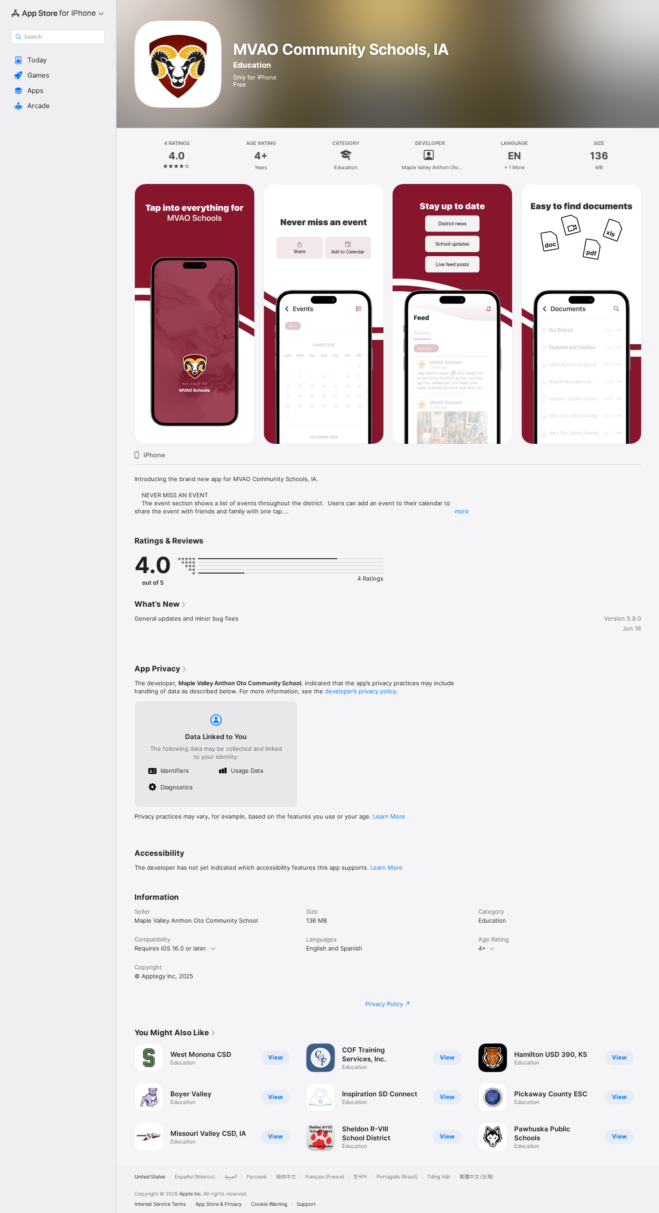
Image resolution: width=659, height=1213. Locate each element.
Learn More (389, 816)
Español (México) (195, 1176)
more (462, 511)
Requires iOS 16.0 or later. (170, 948)
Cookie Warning (269, 1204)
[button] (58, 60)
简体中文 (286, 1176)
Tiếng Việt (438, 1176)
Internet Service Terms (160, 1204)
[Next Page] (650, 1097)
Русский (257, 1176)
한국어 (360, 1176)
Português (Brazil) (397, 1176)
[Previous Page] (125, 1097)
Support (306, 1204)
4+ (482, 948)
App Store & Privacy (218, 1204)
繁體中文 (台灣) (477, 1176)
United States (149, 1176)
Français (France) (324, 1176)
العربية (231, 1176)
